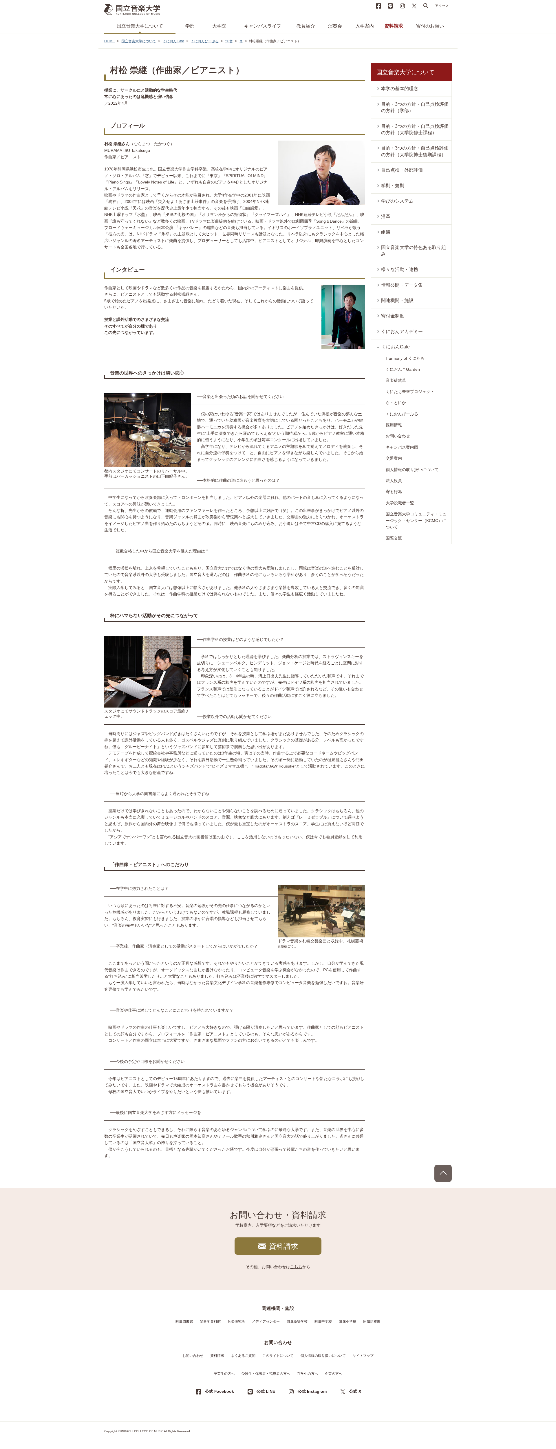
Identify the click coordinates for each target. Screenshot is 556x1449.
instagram (402, 6)
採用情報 (394, 425)
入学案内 (364, 25)
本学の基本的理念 (399, 88)
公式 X (355, 1391)
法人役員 (394, 480)
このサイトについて (278, 1356)
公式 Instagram (312, 1391)
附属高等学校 (297, 1321)
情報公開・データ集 (402, 285)
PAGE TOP (443, 1173)
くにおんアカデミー (402, 331)
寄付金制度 (392, 315)
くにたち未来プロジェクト (410, 391)
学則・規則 (392, 185)
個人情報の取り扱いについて (412, 469)
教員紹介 (306, 25)
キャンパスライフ (262, 25)
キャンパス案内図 (402, 447)
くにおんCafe (173, 41)
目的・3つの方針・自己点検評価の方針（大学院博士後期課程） (415, 151)
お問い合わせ (398, 436)
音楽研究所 (236, 1321)
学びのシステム (397, 201)
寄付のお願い (430, 25)
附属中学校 (323, 1321)
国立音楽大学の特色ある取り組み (413, 250)
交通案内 (394, 458)
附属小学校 (347, 1321)
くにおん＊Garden (403, 369)
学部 (190, 25)
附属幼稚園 (372, 1321)
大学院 (219, 25)
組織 (385, 232)
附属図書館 (184, 1321)
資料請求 (394, 25)
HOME (109, 41)
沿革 (385, 216)
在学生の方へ (307, 1374)
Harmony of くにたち (405, 358)
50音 (229, 41)
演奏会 (335, 25)
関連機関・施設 (397, 300)
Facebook (378, 6)
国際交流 (394, 538)
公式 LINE (266, 1391)
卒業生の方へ (224, 1374)
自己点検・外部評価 (402, 170)
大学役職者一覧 (400, 503)
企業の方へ (333, 1374)
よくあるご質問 (243, 1356)
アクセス (442, 6)
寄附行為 (394, 491)
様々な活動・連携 (399, 269)
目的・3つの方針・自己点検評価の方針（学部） (415, 107)
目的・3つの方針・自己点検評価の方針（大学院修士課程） (415, 129)
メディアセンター (266, 1321)
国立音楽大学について (140, 25)
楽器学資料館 (210, 1321)
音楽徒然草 (396, 380)
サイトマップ (363, 1356)
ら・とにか (396, 402)
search (426, 6)
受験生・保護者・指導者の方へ (266, 1374)
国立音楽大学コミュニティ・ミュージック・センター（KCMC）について (416, 520)
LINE (390, 6)
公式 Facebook (219, 1391)
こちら (296, 1266)
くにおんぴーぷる (205, 41)
